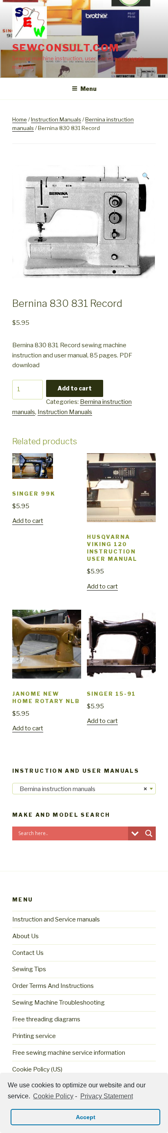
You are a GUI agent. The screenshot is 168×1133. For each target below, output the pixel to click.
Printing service (34, 1036)
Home (19, 119)
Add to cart (74, 388)
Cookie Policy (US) (37, 1069)
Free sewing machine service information (68, 1052)
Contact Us (28, 953)
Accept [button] (85, 1117)
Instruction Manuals (56, 119)
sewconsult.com (65, 48)
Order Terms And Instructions (53, 986)
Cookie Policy (53, 1096)
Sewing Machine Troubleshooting (58, 1002)
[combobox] (84, 788)
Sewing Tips (29, 969)
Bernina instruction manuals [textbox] (81, 789)
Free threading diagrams (46, 1019)
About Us (25, 936)
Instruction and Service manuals (56, 919)
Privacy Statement (106, 1096)
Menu (88, 88)
